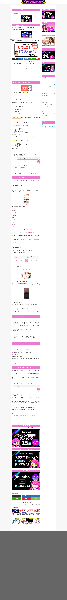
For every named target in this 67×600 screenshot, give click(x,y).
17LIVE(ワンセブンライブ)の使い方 (47, 84)
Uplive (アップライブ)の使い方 (46, 113)
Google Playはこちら (16, 167)
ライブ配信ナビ (33, 531)
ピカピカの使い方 (15, 493)
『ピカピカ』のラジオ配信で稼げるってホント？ (20, 75)
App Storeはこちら (24, 167)
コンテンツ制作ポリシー (45, 129)
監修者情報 (43, 131)
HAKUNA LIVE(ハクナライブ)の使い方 (47, 97)
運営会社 (43, 124)
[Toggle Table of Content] (26, 68)
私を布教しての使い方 (45, 102)
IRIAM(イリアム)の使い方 (45, 106)
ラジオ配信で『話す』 (18, 74)
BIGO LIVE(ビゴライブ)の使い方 (46, 86)
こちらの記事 (19, 409)
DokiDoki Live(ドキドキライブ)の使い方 (47, 104)
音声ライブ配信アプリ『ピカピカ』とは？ (19, 69)
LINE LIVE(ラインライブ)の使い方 (46, 93)
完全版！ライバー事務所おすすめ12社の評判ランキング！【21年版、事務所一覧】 (25, 415)
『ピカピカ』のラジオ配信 (17, 72)
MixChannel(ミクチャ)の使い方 (46, 95)
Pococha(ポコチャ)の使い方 (46, 88)
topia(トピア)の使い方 (45, 111)
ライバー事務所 (44, 77)
